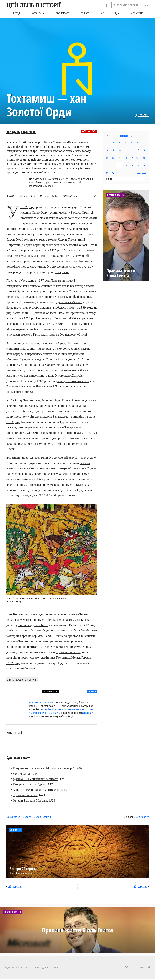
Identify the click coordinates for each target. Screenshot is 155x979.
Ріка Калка (143, 115)
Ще (117, 13)
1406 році (13, 495)
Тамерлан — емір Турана (29, 784)
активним (87, 713)
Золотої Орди (15, 228)
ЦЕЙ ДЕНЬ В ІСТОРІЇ (33, 5)
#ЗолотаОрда (15, 679)
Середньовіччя (42, 817)
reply (95, 196)
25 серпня (140, 886)
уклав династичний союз (72, 381)
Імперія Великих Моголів (30, 800)
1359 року (62, 348)
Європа (27, 817)
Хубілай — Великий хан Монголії (35, 779)
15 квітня (29, 443)
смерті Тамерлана (78, 484)
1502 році (13, 663)
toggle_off (147, 5)
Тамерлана (62, 272)
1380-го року (141, 817)
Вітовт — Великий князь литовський (37, 790)
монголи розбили (49, 318)
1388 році (13, 422)
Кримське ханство (68, 652)
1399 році (43, 479)
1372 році (27, 207)
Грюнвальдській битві (33, 625)
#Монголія (31, 679)
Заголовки (38, 13)
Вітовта (85, 463)
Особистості (89, 131)
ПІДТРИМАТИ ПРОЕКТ (126, 5)
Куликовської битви (69, 302)
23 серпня (15, 886)
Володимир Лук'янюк (21, 132)
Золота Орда (21, 773)
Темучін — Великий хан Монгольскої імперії (43, 768)
